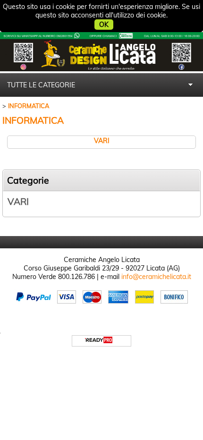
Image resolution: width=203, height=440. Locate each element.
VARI (18, 201)
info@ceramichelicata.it (156, 276)
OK (104, 24)
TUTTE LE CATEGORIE (41, 85)
